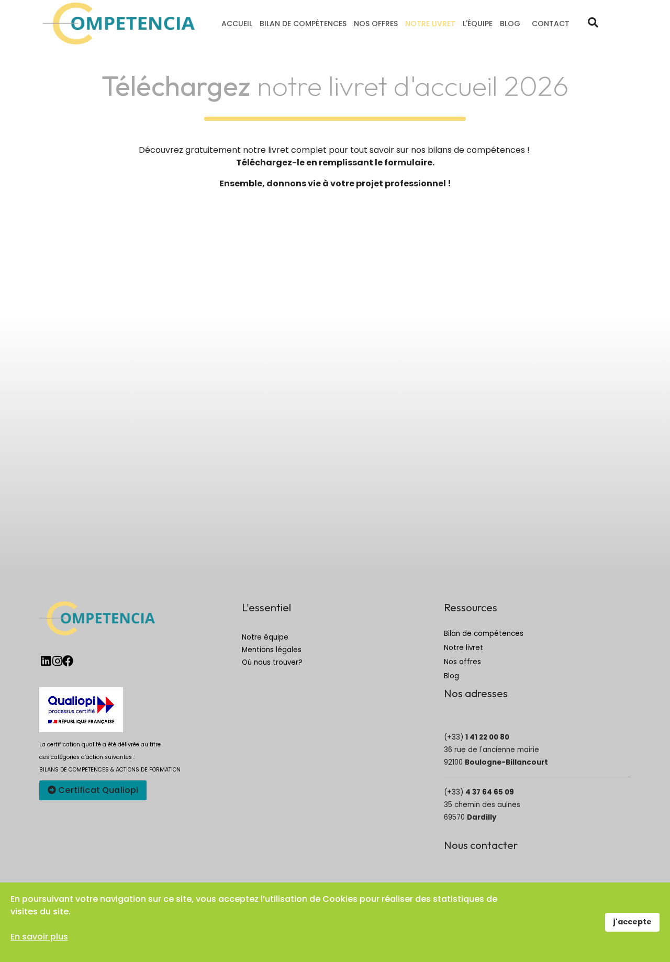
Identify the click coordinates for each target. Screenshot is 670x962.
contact (551, 23)
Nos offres (376, 23)
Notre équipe (265, 637)
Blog (510, 23)
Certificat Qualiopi (97, 790)
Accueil (236, 23)
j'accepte (632, 921)
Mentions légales (272, 650)
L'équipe (478, 23)
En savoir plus (39, 937)
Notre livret (430, 23)
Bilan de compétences (303, 23)
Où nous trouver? (272, 662)
